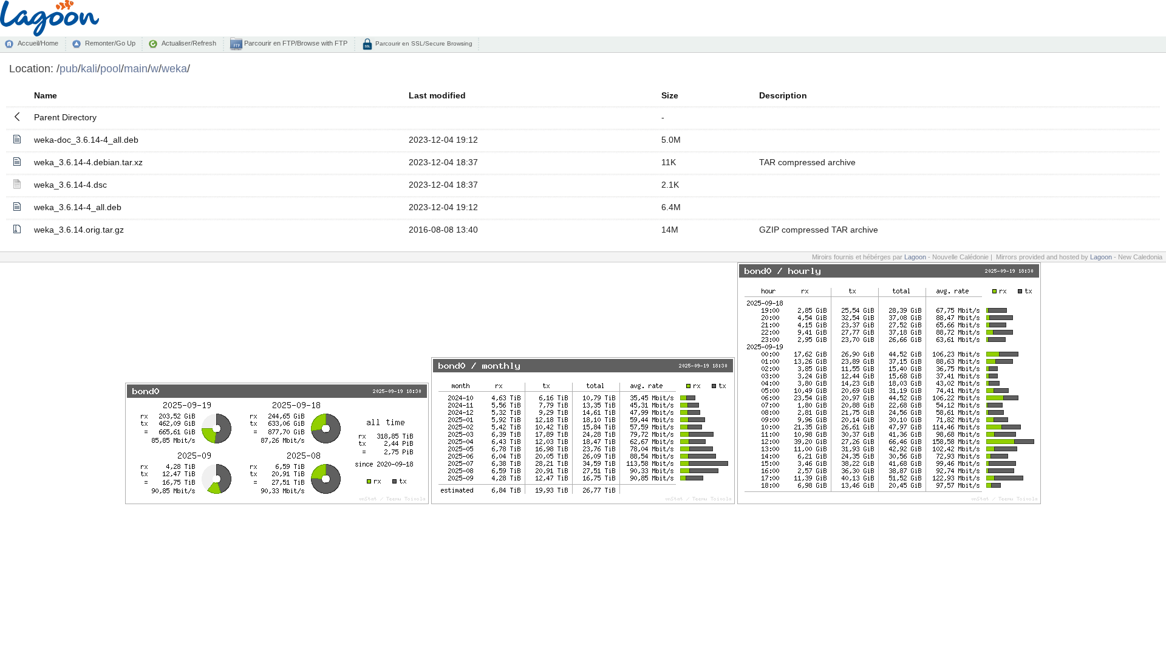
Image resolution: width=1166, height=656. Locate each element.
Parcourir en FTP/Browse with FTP (294, 43)
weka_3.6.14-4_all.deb (77, 207)
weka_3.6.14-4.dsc (70, 185)
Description (783, 95)
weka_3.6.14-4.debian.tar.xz (88, 162)
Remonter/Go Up (110, 43)
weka (174, 68)
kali (89, 68)
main (136, 68)
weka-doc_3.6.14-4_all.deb (86, 140)
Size (669, 95)
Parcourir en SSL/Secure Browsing (422, 43)
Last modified (437, 95)
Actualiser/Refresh (189, 43)
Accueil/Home (38, 43)
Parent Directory (65, 117)
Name (45, 95)
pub (69, 68)
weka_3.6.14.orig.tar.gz (79, 229)
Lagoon (915, 257)
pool (110, 68)
